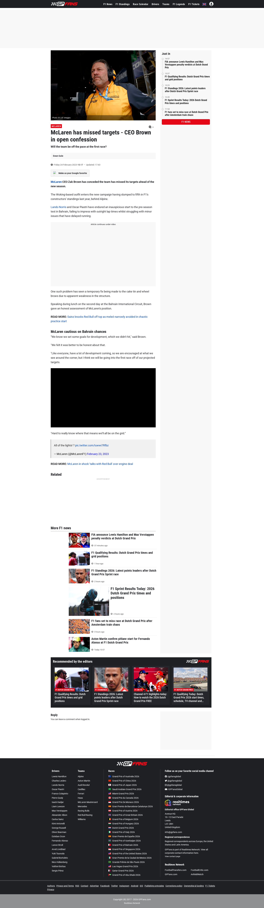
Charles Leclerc (59, 781)
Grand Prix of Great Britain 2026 (127, 815)
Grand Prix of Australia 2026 (125, 776)
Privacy (50, 889)
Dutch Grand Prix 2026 (123, 828)
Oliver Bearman (59, 832)
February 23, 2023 (98, 454)
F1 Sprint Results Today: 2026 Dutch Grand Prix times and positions (186, 101)
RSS (77, 886)
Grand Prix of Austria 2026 (125, 810)
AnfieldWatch (197, 874)
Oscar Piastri (58, 789)
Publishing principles (154, 886)
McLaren (56, 126)
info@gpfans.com (173, 832)
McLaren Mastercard (88, 802)
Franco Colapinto (60, 793)
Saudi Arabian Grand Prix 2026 (126, 789)
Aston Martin (84, 781)
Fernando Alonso (60, 840)
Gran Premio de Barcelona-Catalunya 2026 (132, 806)
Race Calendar (140, 4)
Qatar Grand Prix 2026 (123, 870)
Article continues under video (103, 224)
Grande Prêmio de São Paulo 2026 (128, 862)
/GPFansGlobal (174, 789)
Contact (84, 886)
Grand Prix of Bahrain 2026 (125, 845)
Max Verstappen (59, 810)
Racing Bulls (83, 810)
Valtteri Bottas (59, 866)
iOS (141, 886)
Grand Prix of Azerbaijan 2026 (126, 840)
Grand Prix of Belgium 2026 (125, 819)
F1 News (107, 4)
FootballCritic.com (199, 870)
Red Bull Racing (85, 815)
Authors (51, 886)
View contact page (172, 856)
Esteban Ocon (58, 836)
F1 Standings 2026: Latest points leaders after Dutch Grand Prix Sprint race (185, 90)
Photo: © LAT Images (61, 118)
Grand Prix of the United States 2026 (129, 853)
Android (134, 886)
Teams (165, 4)
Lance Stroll (57, 845)
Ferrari (81, 793)
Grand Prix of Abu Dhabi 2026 (126, 875)
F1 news (186, 121)
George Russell (59, 828)
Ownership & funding (194, 886)
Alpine (81, 776)
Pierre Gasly (57, 798)
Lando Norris (58, 207)
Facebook (105, 886)
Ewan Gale (58, 156)
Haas (80, 798)
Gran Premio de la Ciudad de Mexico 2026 (132, 858)
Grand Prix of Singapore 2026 (126, 849)
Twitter (114, 886)
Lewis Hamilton (59, 776)
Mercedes (82, 806)
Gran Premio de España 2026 (126, 836)
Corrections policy (173, 886)
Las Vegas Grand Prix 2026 (125, 866)
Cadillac (81, 789)
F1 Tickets (194, 4)
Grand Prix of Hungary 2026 (125, 823)
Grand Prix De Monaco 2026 (125, 802)
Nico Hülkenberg (59, 862)
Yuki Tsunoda (58, 853)
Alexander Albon (59, 815)
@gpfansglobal (174, 781)
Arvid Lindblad (58, 849)
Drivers (155, 4)
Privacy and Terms (65, 886)
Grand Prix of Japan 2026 (124, 785)
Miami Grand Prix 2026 (123, 793)
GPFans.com (171, 874)
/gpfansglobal (174, 776)
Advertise (94, 886)
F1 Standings (123, 4)
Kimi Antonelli (58, 823)
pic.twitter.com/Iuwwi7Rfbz (92, 445)
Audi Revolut (84, 785)
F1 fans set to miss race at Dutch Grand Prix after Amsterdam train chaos (186, 113)
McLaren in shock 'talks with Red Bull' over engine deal (100, 463)
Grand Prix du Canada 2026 (125, 798)
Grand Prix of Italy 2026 (123, 832)
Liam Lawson (58, 806)
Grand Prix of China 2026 (124, 781)
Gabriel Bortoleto (60, 858)
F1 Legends (179, 4)
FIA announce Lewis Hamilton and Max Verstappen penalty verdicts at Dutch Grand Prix (186, 64)
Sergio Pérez (58, 870)
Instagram (124, 886)
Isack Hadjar (58, 802)
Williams (82, 819)
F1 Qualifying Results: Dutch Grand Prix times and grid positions (187, 78)
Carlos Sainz (58, 819)
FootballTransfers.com (175, 870)
